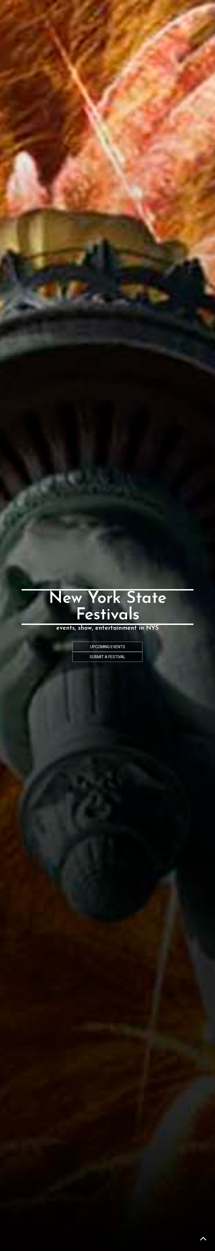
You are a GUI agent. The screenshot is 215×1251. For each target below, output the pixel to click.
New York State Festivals (108, 607)
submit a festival (107, 657)
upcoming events (107, 647)
